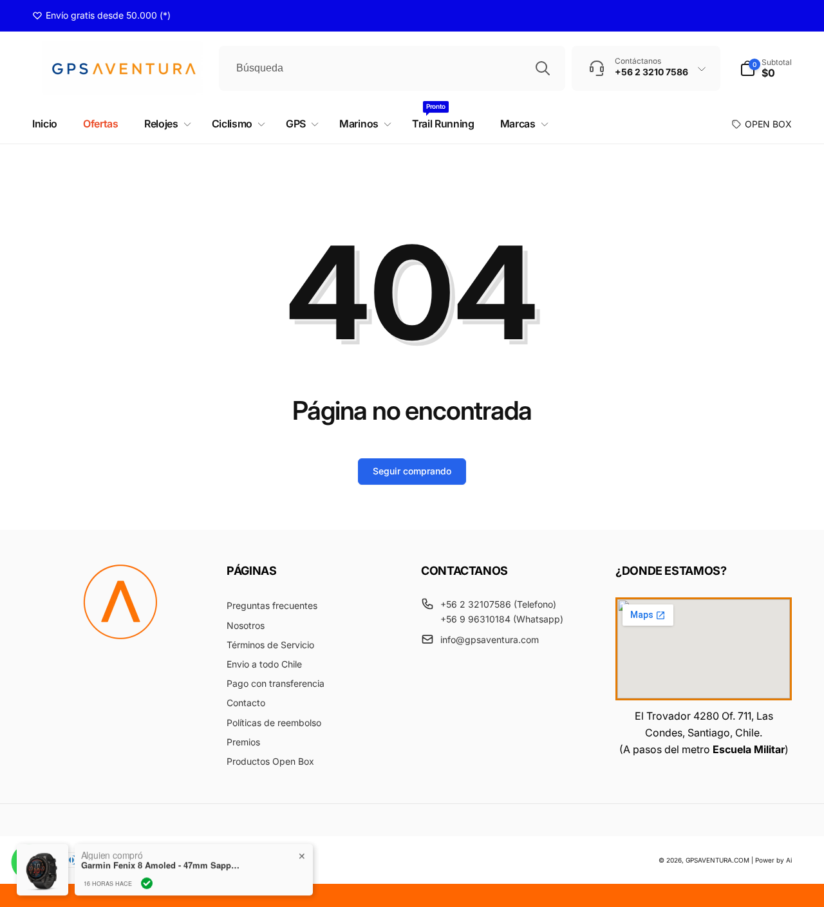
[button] (766, 68)
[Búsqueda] (543, 68)
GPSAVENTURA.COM (717, 860)
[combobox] (392, 68)
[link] (101, 15)
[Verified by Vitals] (147, 877)
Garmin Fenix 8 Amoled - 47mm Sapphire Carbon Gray (161, 859)
